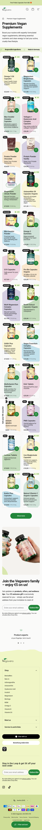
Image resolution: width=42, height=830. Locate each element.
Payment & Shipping (34, 817)
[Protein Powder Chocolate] (11, 145)
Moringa (7, 699)
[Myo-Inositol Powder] (11, 219)
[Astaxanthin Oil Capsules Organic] (31, 180)
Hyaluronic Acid (10, 689)
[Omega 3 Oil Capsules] (11, 64)
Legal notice (27, 820)
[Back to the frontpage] (3, 18)
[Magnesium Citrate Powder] (11, 180)
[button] (3, 415)
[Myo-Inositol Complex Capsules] (11, 105)
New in (7, 679)
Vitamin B (8, 709)
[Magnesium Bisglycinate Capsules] (31, 64)
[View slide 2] (21, 643)
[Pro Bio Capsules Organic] (31, 258)
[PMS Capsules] (31, 409)
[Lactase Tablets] (11, 443)
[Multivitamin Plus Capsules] (11, 372)
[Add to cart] (16, 70)
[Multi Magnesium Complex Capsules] (11, 293)
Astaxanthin (9, 686)
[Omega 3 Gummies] (31, 219)
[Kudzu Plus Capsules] (11, 481)
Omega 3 (8, 706)
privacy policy (26, 613)
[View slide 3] (23, 643)
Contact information (17, 820)
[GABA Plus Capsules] (11, 332)
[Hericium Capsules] (11, 409)
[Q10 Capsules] (11, 258)
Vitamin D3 (8, 712)
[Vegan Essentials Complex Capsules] (31, 332)
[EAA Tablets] (31, 372)
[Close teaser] (6, 398)
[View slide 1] (18, 643)
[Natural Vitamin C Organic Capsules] (31, 481)
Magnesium (9, 696)
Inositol (7, 692)
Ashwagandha (10, 682)
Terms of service (23, 817)
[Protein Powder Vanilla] (31, 145)
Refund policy (14, 817)
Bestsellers (8, 676)
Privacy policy (6, 817)
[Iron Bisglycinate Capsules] (31, 443)
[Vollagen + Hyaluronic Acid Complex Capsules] (31, 105)
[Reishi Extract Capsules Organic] (31, 293)
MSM (6, 702)
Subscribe (34, 608)
